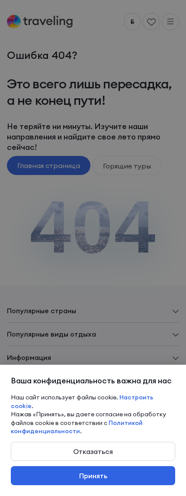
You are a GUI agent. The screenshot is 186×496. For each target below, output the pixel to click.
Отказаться (93, 451)
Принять (93, 475)
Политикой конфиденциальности (77, 427)
